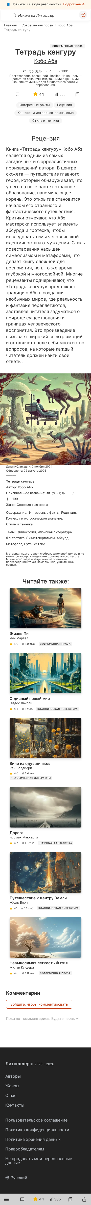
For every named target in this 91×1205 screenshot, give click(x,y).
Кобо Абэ (45, 61)
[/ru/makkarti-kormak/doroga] (45, 817)
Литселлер (29, 1063)
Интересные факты (34, 105)
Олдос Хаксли (21, 703)
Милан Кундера (22, 967)
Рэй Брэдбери (21, 768)
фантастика (15, 538)
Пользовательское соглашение (36, 1120)
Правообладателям (24, 1148)
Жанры (12, 1085)
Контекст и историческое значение (46, 113)
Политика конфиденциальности (37, 1129)
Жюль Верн (19, 902)
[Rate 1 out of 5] (17, 133)
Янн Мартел (19, 638)
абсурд (63, 538)
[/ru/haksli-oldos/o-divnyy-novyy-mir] (45, 683)
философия (26, 532)
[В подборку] (77, 94)
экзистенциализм (40, 538)
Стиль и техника (19, 524)
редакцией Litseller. (46, 75)
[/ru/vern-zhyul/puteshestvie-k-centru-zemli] (45, 882)
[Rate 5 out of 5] (60, 133)
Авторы (13, 1076)
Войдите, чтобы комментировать (39, 1004)
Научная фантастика (56, 843)
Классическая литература (57, 709)
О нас (10, 1095)
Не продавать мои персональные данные (38, 1160)
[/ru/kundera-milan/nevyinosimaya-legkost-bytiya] (45, 947)
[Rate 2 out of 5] (28, 133)
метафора (14, 544)
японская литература (55, 532)
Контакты (14, 1105)
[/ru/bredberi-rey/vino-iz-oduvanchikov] (45, 750)
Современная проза (67, 46)
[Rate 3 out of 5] (38, 133)
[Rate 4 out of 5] (49, 133)
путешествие (34, 544)
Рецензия (64, 105)
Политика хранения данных (33, 1139)
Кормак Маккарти (24, 837)
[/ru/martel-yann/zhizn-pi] (45, 618)
